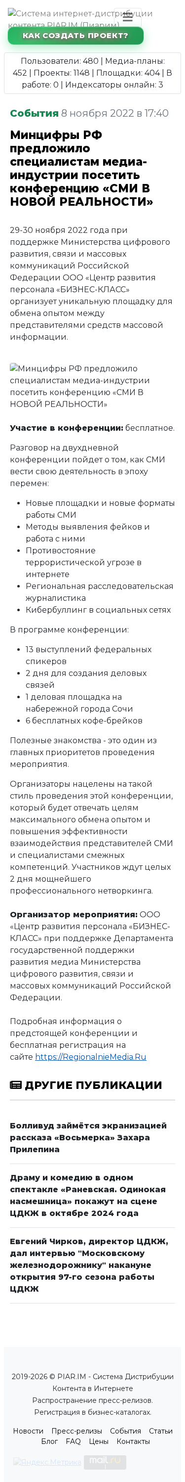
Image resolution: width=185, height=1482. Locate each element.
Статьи (161, 1431)
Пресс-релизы (76, 1431)
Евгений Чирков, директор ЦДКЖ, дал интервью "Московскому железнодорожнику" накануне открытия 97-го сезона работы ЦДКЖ (89, 1265)
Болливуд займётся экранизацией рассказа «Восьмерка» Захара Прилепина (88, 1137)
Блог (49, 1441)
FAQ (73, 1441)
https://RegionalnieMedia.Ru (91, 1057)
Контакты (133, 1441)
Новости (28, 1431)
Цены (99, 1441)
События (125, 1431)
